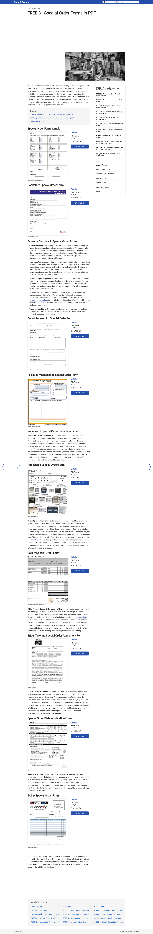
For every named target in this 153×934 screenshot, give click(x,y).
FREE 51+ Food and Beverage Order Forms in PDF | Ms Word (107, 89)
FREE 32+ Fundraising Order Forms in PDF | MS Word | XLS (108, 94)
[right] (149, 467)
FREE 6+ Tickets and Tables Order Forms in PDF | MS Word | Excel (109, 142)
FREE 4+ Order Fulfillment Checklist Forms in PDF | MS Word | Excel (109, 148)
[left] (3, 467)
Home (29, 8)
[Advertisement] (76, 33)
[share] (19, 467)
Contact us (18, 931)
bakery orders (33, 540)
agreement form (81, 617)
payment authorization (38, 300)
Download (80, 147)
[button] (109, 192)
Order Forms (36, 8)
